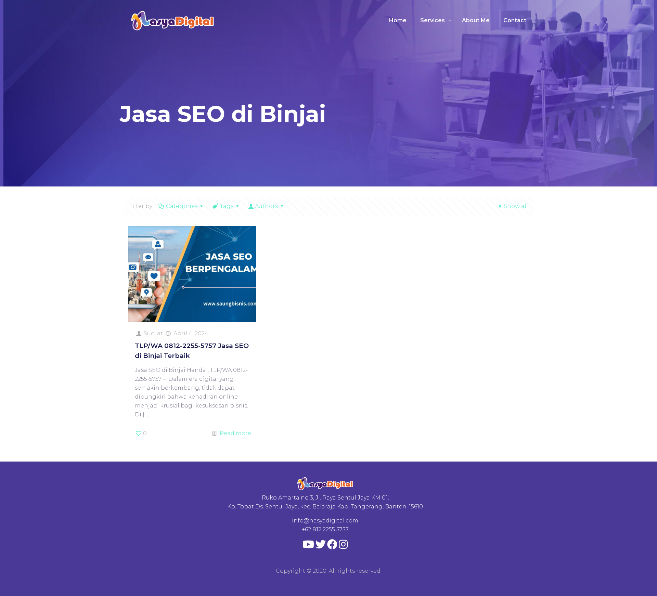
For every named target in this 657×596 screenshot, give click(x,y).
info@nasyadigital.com (325, 520)
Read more (235, 433)
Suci (150, 333)
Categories (181, 206)
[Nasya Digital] (173, 20)
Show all (516, 206)
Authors (266, 206)
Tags (226, 206)
